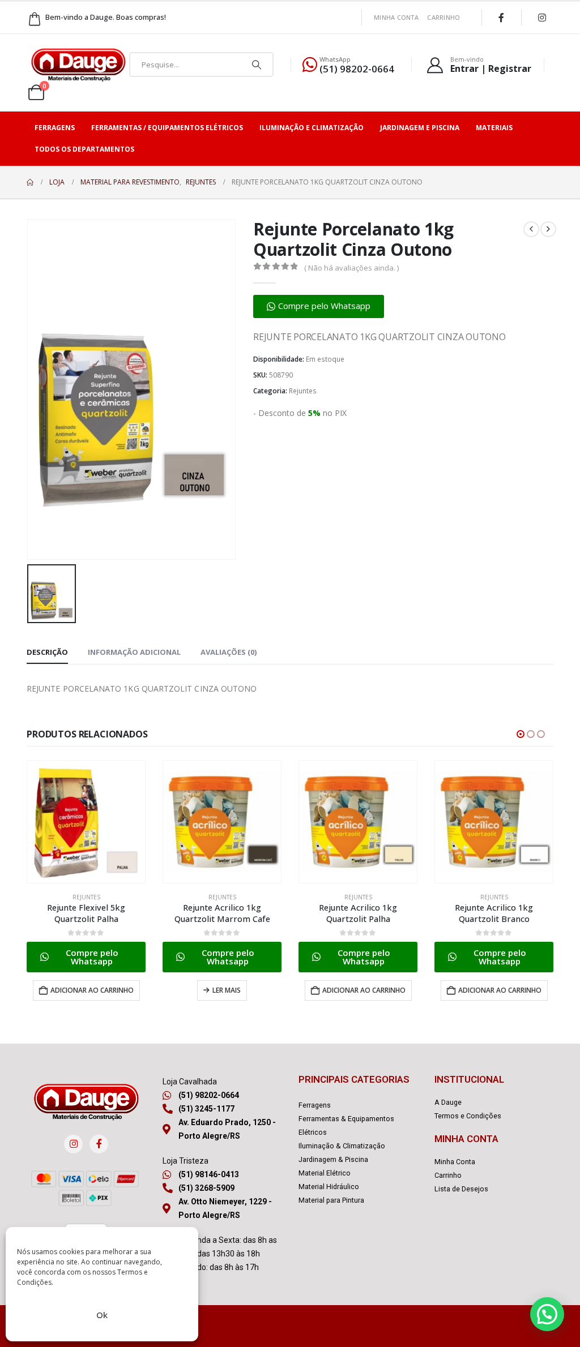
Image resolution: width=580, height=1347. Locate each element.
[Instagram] (542, 17)
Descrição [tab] (47, 652)
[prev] (531, 229)
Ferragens (55, 127)
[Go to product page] (86, 822)
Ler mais (226, 990)
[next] (548, 229)
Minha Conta (396, 17)
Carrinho (443, 17)
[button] (318, 306)
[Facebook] (501, 17)
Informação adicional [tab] (134, 652)
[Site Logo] (78, 64)
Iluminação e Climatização (311, 127)
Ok (102, 1314)
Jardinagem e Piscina (419, 127)
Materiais (494, 127)
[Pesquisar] (256, 64)
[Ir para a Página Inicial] (30, 182)
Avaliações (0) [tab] (229, 652)
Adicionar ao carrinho (92, 990)
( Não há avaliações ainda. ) (351, 268)
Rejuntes (303, 391)
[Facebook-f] (98, 1144)
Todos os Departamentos (84, 149)
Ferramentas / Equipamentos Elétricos (167, 127)
